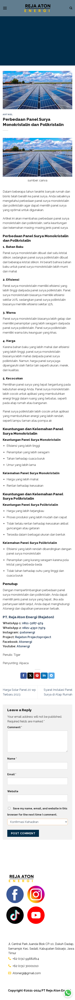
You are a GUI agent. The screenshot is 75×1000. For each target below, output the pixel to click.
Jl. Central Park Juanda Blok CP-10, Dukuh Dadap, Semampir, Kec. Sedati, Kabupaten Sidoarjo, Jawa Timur (41, 948)
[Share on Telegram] (51, 676)
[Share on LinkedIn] (44, 676)
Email (11, 774)
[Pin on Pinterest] (37, 676)
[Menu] (5, 8)
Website (12, 791)
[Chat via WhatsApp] (67, 992)
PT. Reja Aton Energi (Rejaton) (28, 617)
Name (12, 758)
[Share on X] (30, 676)
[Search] (71, 8)
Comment (14, 727)
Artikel (8, 114)
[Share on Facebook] (23, 676)
